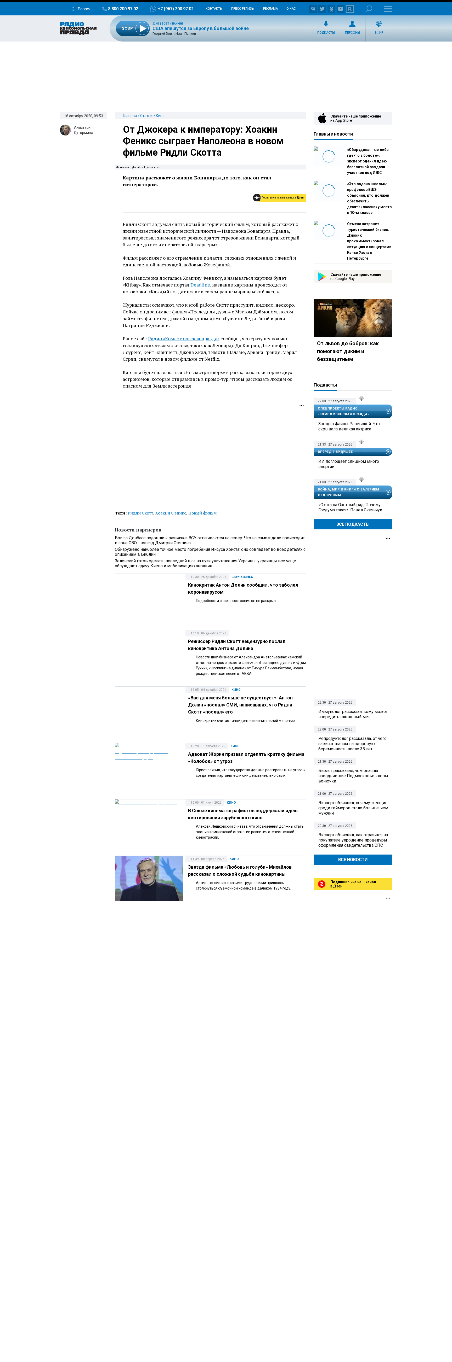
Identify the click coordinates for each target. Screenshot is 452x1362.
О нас (291, 8)
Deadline (200, 285)
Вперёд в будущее (335, 452)
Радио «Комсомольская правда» (183, 338)
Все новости (353, 859)
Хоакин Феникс (170, 513)
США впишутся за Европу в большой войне (200, 28)
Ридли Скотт (140, 513)
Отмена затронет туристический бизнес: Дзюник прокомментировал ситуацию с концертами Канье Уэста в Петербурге (369, 241)
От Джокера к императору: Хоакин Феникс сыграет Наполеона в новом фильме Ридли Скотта (203, 141)
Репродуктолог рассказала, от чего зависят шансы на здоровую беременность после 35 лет (352, 743)
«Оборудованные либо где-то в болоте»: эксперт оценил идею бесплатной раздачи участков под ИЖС (368, 161)
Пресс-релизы (243, 8)
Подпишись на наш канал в (283, 197)
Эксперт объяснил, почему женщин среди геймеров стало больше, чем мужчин (353, 808)
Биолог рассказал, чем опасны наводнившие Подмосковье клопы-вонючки (354, 776)
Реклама (270, 8)
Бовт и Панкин (172, 23)
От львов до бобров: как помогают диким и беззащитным (348, 351)
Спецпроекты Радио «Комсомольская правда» (343, 411)
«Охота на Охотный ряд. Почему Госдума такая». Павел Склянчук (350, 507)
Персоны (352, 32)
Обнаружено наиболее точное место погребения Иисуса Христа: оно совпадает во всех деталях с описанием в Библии (210, 552)
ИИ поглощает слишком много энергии (348, 464)
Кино (160, 116)
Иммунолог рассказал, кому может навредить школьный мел (353, 714)
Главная (130, 116)
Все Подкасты (353, 524)
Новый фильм (202, 513)
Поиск (369, 8)
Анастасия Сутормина (83, 130)
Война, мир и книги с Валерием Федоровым (348, 492)
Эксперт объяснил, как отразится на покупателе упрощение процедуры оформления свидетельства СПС (353, 840)
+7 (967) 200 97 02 (176, 8)
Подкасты (326, 32)
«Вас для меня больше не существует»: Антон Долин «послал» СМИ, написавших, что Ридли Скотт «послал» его (240, 705)
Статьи (146, 116)
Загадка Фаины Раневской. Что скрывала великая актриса (349, 426)
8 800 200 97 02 (123, 8)
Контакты (214, 8)
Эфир (378, 32)
